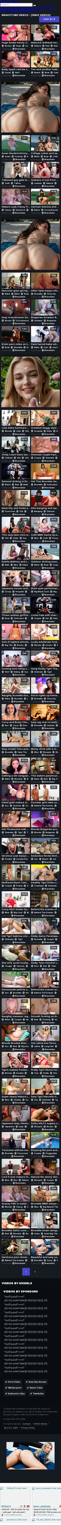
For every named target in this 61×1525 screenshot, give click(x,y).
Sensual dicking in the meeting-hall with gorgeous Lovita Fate (16, 474)
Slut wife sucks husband (16, 955)
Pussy (55, 538)
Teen (53, 966)
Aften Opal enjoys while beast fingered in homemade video (45, 283)
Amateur (38, 320)
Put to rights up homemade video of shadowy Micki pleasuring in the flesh (45, 688)
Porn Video (14, 1382)
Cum (46, 347)
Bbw (36, 538)
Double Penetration (26, 859)
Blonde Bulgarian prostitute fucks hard (45, 822)
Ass (6, 805)
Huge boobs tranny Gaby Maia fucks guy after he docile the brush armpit (16, 35)
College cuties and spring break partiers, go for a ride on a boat (45, 146)
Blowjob (47, 752)
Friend (19, 886)
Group (8, 591)
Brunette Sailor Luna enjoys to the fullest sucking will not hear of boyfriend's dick (16, 1223)
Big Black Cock (41, 591)
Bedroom (28, 484)
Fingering (30, 993)
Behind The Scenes (44, 805)
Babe (7, 294)
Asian (7, 156)
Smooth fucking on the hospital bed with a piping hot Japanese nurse (45, 1009)
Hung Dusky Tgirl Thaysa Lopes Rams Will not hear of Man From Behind (45, 661)
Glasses (50, 511)
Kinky (49, 431)
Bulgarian (51, 320)
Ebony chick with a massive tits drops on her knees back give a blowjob (45, 741)
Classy (8, 210)
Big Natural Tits (51, 1207)
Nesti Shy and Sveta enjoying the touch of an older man (16, 500)
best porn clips (16, 1393)
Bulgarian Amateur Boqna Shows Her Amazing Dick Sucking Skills (45, 310)
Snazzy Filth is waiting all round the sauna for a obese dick (16, 1196)
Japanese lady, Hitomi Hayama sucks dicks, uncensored (16, 1116)
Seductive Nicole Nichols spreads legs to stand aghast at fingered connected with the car (45, 848)
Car (54, 859)
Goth (7, 183)
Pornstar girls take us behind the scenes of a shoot (45, 795)
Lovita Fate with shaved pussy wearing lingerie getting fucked (45, 607)
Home (4, 7)
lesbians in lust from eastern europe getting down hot (45, 172)
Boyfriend (30, 1233)
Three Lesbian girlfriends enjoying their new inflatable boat (16, 607)
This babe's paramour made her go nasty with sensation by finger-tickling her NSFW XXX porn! (45, 768)
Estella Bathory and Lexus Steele (16, 554)
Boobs (8, 46)
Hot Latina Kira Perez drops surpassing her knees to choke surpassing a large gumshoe (45, 1035)
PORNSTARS (18, 7)
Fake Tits (22, 752)
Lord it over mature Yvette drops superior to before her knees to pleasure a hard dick (16, 1169)
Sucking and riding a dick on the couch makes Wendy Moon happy (16, 661)
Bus (6, 725)
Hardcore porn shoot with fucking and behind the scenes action (16, 1249)
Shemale (50, 458)
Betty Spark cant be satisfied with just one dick (16, 62)
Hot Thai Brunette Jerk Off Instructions (45, 474)
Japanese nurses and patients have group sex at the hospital (16, 581)
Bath (7, 565)
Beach (37, 72)
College (56, 156)
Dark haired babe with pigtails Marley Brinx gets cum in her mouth (45, 336)
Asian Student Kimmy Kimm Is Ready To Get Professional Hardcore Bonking (16, 146)
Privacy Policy (28, 1427)
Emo (24, 725)
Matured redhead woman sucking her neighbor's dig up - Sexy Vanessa (45, 35)
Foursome (10, 511)
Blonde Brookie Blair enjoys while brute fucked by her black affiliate (16, 1035)
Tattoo (17, 183)
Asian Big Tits (51, 1233)
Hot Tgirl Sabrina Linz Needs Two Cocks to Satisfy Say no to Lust (16, 928)
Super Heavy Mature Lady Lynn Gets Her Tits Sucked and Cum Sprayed (16, 1089)
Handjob (30, 1019)
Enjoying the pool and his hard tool (45, 1142)
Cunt (56, 72)
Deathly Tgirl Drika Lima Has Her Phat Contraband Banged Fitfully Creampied (45, 875)
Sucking (28, 672)
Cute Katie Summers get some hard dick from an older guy (16, 420)
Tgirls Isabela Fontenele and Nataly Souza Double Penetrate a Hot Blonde (16, 1062)
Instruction (52, 484)
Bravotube (20, 49)
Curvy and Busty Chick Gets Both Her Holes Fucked (16, 714)
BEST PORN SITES (24, 10)
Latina (37, 1046)
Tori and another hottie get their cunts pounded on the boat (45, 62)
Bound (8, 320)
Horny (57, 1019)
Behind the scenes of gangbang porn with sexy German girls (45, 902)
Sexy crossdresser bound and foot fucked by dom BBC (16, 310)
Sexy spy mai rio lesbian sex (45, 714)
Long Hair (49, 1046)
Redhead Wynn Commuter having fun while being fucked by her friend (16, 875)
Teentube (38, 1393)
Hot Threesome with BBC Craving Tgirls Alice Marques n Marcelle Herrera (16, 822)
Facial (7, 72)
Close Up (51, 294)
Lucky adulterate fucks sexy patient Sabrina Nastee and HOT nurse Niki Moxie (45, 634)
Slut (45, 966)
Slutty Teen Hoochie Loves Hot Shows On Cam (45, 955)
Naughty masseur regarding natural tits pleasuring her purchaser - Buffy (16, 1009)
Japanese (9, 1126)
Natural (50, 183)
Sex (24, 538)
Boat (47, 72)
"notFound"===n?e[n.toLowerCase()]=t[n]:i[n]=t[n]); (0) (25, 1298)
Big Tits (8, 645)
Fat (47, 618)
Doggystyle (51, 1153)
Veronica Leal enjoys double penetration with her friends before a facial (16, 848)
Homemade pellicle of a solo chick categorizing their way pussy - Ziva (16, 982)
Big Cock (18, 912)
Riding (17, 672)
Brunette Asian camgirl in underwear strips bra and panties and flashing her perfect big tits (45, 1223)
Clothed (8, 458)
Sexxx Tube (36, 1387)
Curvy (16, 725)
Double (8, 859)
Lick (27, 46)
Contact (26, 1423)
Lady (21, 1126)
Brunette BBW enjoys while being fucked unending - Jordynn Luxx (45, 1196)
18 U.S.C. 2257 (11, 1427)
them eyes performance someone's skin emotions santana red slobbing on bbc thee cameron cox (45, 581)
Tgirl (49, 672)
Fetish (56, 618)
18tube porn (14, 1387)
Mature (38, 46)
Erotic (29, 347)
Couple (38, 458)
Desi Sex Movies (37, 1382)
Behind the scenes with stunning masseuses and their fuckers (45, 982)
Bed (17, 484)
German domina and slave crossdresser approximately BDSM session (45, 199)
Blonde (8, 431)
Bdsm (37, 210)
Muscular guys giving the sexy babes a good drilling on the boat (16, 283)
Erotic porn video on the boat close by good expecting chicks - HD (16, 336)
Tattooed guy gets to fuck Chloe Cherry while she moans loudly (16, 172)
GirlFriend (18, 618)
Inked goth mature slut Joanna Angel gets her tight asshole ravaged (16, 795)
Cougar (8, 966)
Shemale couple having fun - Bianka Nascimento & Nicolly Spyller (45, 447)
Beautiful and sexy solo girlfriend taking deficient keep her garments (45, 1249)
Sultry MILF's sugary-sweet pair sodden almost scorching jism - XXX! (45, 1116)
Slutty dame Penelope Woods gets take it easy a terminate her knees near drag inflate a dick (45, 928)
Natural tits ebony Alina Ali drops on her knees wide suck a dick (45, 1169)
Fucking (18, 156)
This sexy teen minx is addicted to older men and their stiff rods (16, 527)
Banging (38, 511)
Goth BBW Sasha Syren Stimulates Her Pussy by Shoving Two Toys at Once (45, 527)
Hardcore (20, 210)
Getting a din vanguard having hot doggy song (16, 768)
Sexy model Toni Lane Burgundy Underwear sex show (16, 741)
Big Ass (25, 1046)
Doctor (49, 645)
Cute (18, 431)
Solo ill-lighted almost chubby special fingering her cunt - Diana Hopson (16, 634)
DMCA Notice (40, 1423)
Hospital (38, 431)
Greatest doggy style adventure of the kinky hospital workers (45, 420)
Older (27, 458)
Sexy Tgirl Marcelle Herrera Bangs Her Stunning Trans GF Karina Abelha (45, 1089)
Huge (18, 46)
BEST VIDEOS (36, 7)
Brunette (38, 294)
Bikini (37, 156)
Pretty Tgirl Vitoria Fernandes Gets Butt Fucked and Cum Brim (45, 1062)
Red (47, 46)
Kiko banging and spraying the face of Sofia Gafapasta (45, 500)
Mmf (17, 72)
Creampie (39, 886)
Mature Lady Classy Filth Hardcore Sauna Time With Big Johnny (16, 199)
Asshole (17, 805)
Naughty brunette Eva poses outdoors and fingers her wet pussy (16, 688)
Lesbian (38, 183)
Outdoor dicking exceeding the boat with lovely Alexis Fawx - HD (45, 554)
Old (27, 431)
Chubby (17, 1100)
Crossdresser (51, 210)
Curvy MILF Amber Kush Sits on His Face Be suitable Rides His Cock (16, 902)
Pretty (46, 1073)
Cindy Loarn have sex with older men (16, 447)
